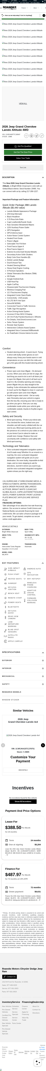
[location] (42, 1)
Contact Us (11, 977)
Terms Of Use (16, 1052)
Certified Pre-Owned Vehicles (7, 1017)
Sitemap (21, 1052)
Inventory (7, 1002)
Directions (36, 1013)
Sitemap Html (26, 1052)
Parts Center (16, 1023)
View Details (23, 770)
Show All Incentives (23, 801)
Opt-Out (37, 1052)
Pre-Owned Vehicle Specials (6, 1031)
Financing (27, 1002)
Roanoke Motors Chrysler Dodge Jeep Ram (5, 1052)
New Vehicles (7, 1006)
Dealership (38, 1002)
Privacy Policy (11, 1052)
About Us (35, 1006)
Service (16, 1002)
